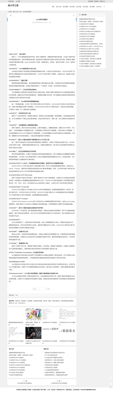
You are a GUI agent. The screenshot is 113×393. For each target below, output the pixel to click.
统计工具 (58, 6)
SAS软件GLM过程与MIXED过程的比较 (19, 365)
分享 (48, 289)
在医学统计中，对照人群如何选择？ (55, 360)
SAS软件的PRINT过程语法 (49, 322)
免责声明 (90, 1)
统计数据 (65, 6)
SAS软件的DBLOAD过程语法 (17, 367)
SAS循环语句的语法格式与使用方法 (89, 51)
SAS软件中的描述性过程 (15, 375)
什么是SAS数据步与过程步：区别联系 (89, 66)
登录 (19, 1)
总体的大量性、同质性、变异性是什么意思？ (21, 355)
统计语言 (85, 6)
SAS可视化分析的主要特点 (16, 372)
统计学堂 (78, 6)
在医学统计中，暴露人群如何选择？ (55, 362)
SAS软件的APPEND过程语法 (67, 341)
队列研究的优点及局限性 (51, 365)
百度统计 (96, 1)
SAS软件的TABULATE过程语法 (17, 360)
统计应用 (72, 6)
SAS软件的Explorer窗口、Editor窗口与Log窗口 (92, 46)
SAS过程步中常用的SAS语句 (87, 56)
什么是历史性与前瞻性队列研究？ (54, 357)
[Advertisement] (42, 38)
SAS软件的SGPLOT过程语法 (17, 362)
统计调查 (92, 6)
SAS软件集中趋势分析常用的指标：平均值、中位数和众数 (95, 44)
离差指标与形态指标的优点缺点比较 (55, 352)
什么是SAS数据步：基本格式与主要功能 (90, 63)
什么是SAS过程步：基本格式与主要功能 (90, 58)
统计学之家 (13, 5)
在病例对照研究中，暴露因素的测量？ (55, 372)
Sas (20, 11)
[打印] (50, 22)
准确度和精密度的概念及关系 (17, 352)
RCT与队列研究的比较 (51, 355)
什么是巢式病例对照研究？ (52, 370)
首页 (53, 6)
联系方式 (102, 1)
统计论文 (98, 6)
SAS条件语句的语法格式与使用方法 (89, 53)
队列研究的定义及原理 (51, 367)
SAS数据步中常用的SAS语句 (87, 61)
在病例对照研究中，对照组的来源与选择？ (56, 375)
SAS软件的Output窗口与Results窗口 (89, 48)
